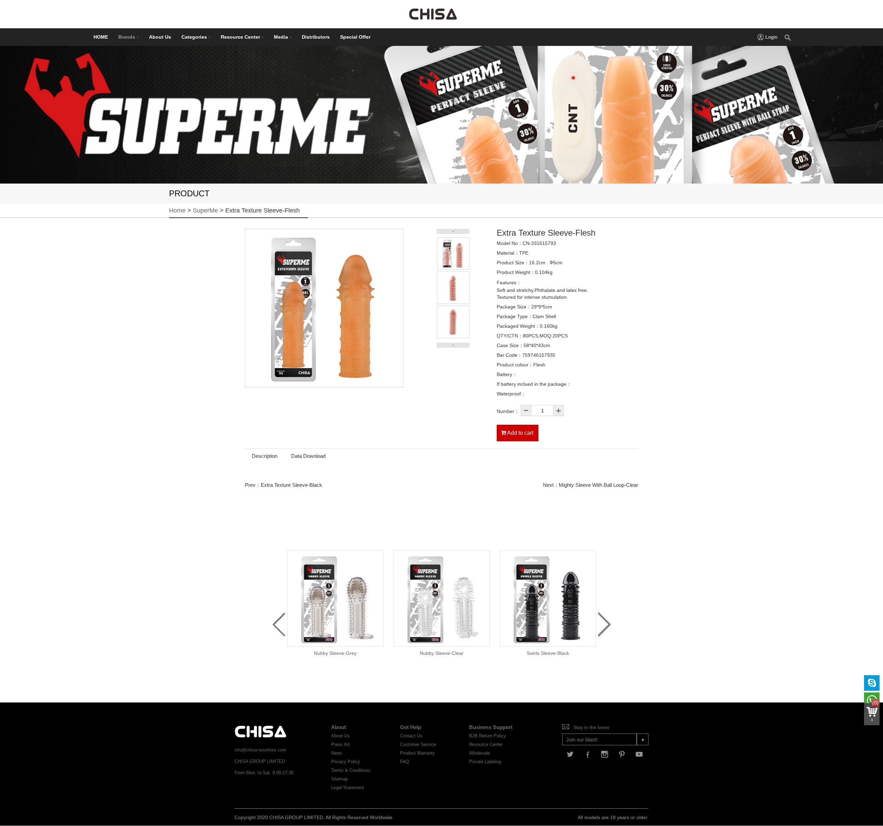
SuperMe (205, 210)
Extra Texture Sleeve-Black (291, 485)
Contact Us (411, 735)
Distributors (316, 37)
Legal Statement (347, 787)
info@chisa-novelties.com (260, 750)
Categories (194, 37)
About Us (160, 37)
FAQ (404, 761)
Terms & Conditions (350, 770)
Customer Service (418, 744)
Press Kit (340, 744)
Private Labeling (485, 761)
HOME (100, 37)
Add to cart (519, 433)
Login (771, 37)
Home (177, 210)
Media (281, 37)
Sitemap (339, 778)
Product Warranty (417, 753)
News (336, 753)
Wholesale (479, 753)
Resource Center (240, 37)
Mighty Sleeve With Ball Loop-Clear (598, 485)
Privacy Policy (345, 761)
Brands (126, 37)
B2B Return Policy (487, 735)
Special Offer (355, 37)
